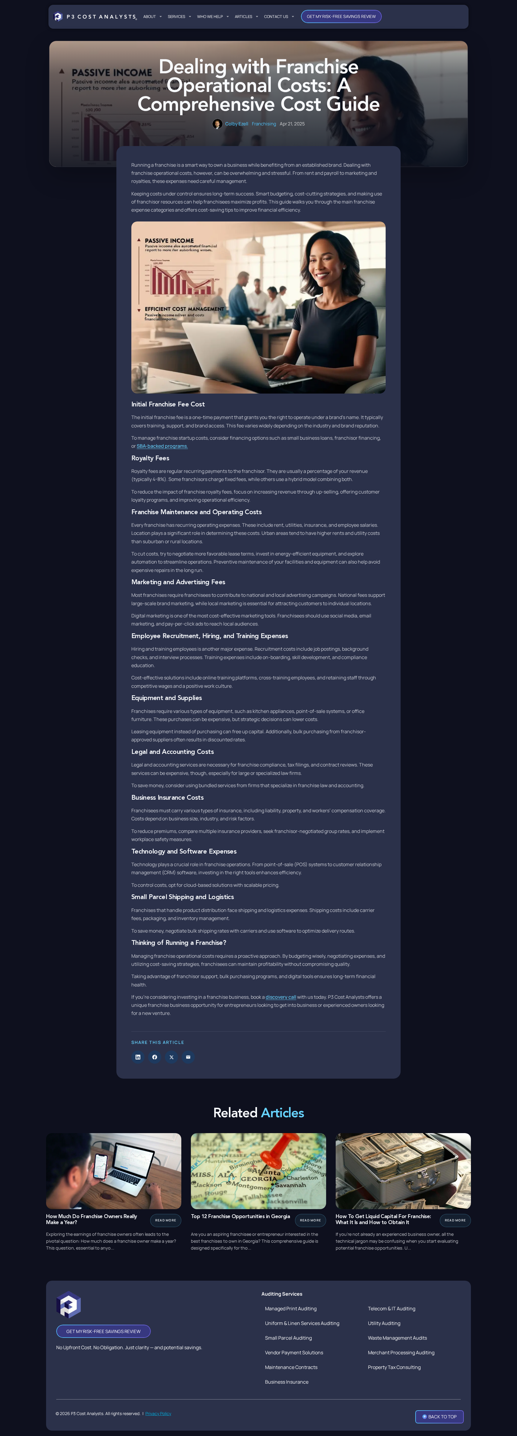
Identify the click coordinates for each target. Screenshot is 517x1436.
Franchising (264, 124)
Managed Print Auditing (291, 1308)
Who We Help (210, 16)
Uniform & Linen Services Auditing (302, 1323)
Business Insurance (286, 1382)
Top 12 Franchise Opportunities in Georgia (240, 1216)
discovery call (281, 997)
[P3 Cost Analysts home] (95, 16)
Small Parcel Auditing (288, 1338)
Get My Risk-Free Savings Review (341, 16)
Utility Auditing (384, 1323)
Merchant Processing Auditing (401, 1352)
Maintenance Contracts (291, 1367)
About (149, 16)
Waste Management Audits (397, 1338)
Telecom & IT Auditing (391, 1308)
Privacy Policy (158, 1413)
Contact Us (276, 16)
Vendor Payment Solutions (294, 1352)
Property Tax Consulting (394, 1367)
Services (176, 16)
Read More (165, 1220)
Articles (243, 16)
